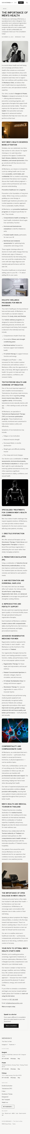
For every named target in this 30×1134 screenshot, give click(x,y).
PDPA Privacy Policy (6, 1124)
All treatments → (8, 1106)
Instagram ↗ (5, 1044)
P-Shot (3, 1091)
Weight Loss (5, 1102)
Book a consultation (11, 1026)
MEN (6, 2)
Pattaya (4, 1073)
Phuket (4, 1063)
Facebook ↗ (12, 1044)
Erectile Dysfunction (7, 1086)
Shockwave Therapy (7, 1094)
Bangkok (4, 1052)
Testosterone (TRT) (7, 1088)
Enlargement (5, 1097)
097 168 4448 (5, 1058)
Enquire (21, 2)
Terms (13, 1124)
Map (19, 1058)
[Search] (27, 2)
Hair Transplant (6, 1099)
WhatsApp (13, 1058)
